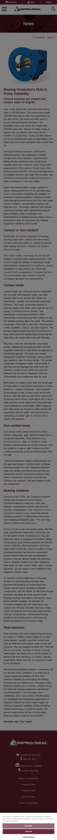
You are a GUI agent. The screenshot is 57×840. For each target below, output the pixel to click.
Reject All (28, 831)
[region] (28, 826)
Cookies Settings (29, 837)
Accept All (28, 826)
